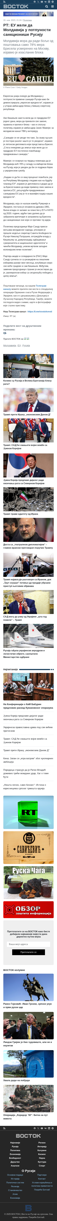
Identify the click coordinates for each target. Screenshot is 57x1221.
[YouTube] (42, 2)
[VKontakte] (45, 2)
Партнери (41, 1175)
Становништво (15, 1190)
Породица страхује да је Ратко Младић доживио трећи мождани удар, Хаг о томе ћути (26, 773)
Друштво (15, 1162)
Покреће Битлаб (42, 1190)
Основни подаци (15, 1175)
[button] (52, 6)
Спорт (42, 1166)
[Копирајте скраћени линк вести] (28, 333)
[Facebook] (35, 2)
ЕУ (19, 345)
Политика (27, 20)
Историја (15, 1179)
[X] (38, 2)
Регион (42, 1142)
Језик (15, 1194)
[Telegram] (53, 2)
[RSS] (4, 2)
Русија (26, 345)
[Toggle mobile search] (47, 6)
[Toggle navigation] (52, 6)
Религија (15, 1186)
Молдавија (9, 345)
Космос (42, 1154)
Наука (42, 1158)
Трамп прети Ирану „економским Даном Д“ (26, 750)
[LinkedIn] (49, 2)
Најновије (15, 1142)
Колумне (41, 1150)
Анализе (15, 1166)
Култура (42, 1162)
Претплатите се (28, 952)
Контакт (42, 1179)
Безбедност (15, 1158)
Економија (15, 1154)
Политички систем (15, 1182)
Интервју (41, 1146)
